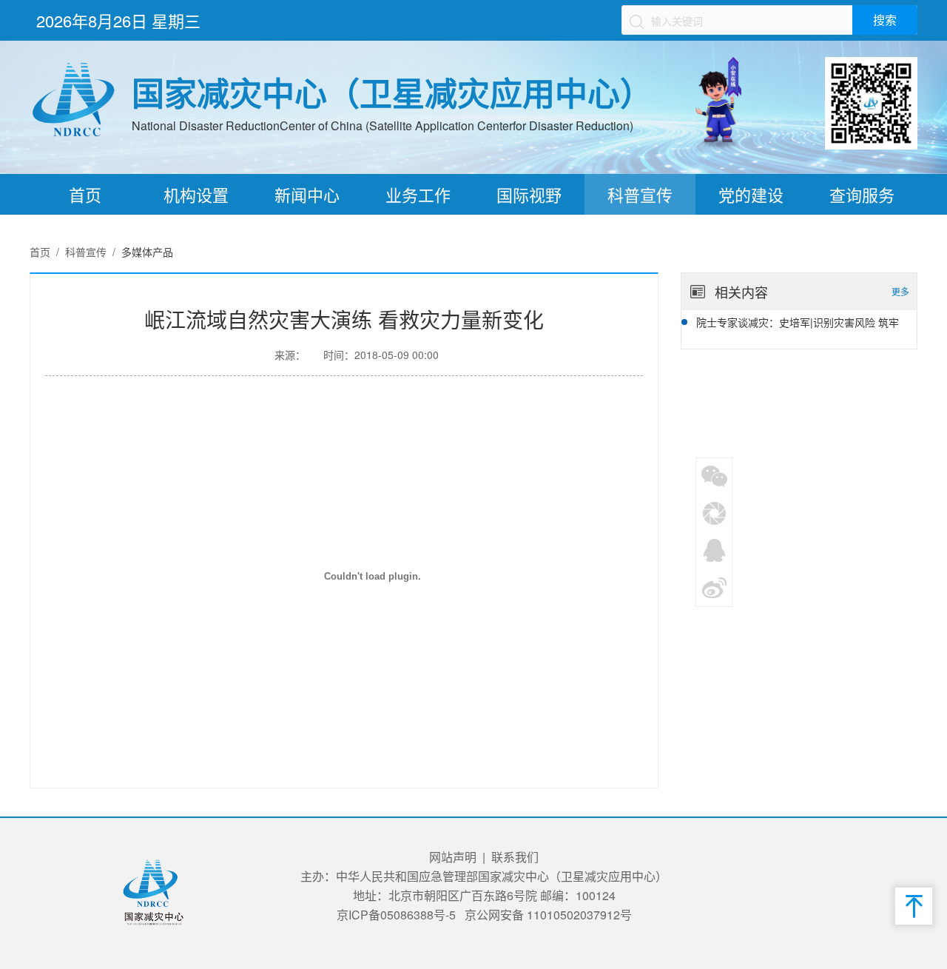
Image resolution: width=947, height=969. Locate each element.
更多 (900, 291)
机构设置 (196, 194)
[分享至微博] (714, 586)
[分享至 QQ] (714, 549)
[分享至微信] (714, 475)
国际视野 (529, 194)
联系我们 (515, 856)
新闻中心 (307, 194)
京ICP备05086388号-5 (396, 914)
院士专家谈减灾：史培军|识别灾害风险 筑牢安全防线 (797, 323)
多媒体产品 (147, 251)
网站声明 (452, 856)
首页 (85, 194)
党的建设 (750, 194)
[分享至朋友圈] (714, 512)
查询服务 (861, 194)
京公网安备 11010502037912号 (548, 914)
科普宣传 (640, 194)
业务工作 (418, 194)
